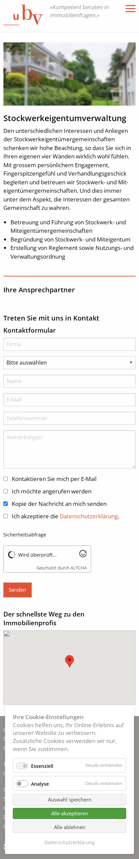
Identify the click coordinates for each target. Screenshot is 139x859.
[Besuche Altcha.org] (83, 555)
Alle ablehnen (69, 827)
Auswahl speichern (69, 799)
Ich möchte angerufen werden (51, 491)
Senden (17, 589)
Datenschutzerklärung (70, 842)
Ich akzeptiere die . (65, 516)
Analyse (40, 784)
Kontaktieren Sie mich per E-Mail (54, 479)
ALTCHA (79, 568)
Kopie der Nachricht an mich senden (59, 504)
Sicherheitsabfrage (24, 534)
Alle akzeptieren (69, 813)
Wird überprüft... (37, 555)
